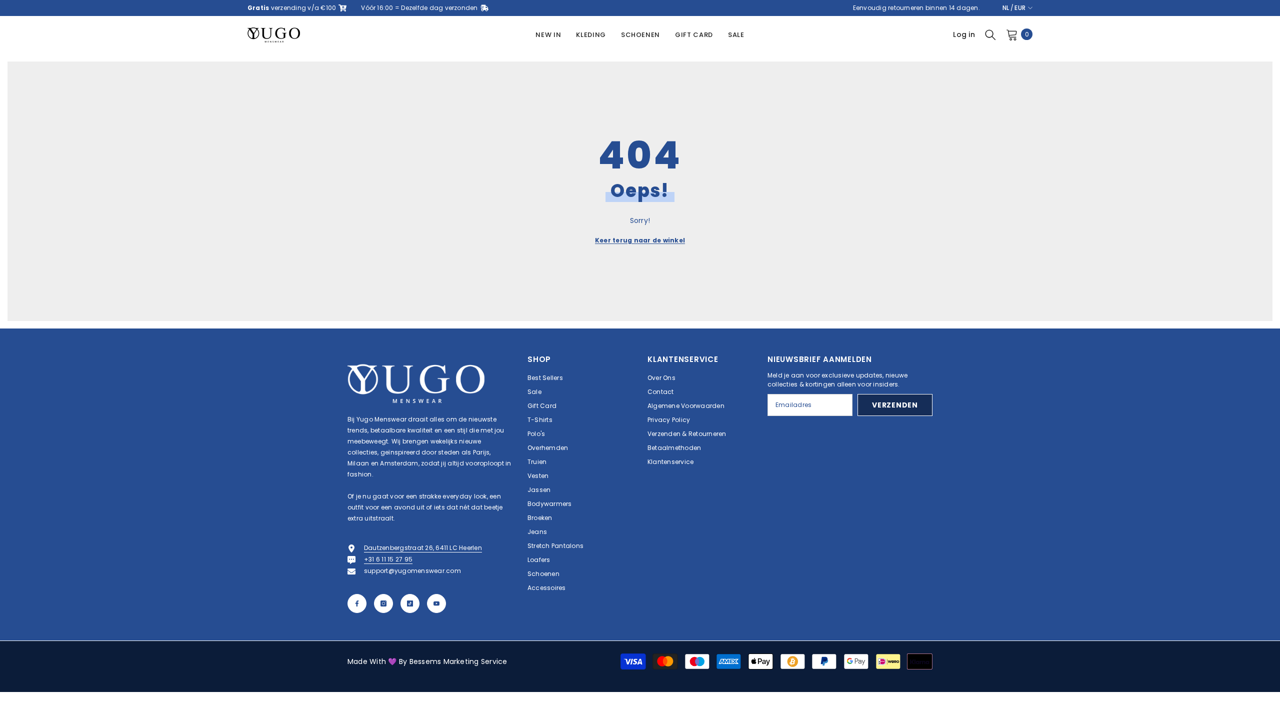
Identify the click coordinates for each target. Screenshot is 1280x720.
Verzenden (895, 405)
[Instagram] (383, 603)
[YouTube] (436, 603)
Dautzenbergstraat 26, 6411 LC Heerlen (423, 548)
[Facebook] (357, 603)
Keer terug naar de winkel (640, 240)
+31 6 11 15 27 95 (388, 559)
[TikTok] (410, 603)
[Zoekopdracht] (990, 35)
